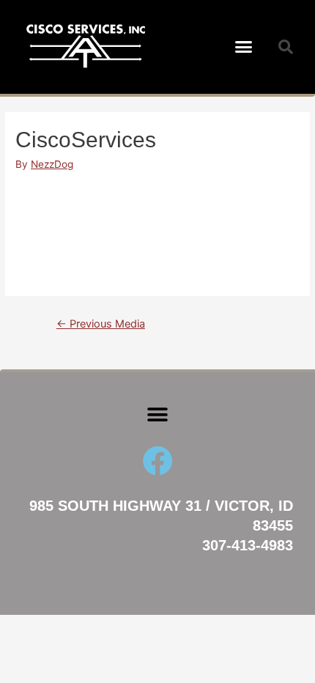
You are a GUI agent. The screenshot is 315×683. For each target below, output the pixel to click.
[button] (244, 47)
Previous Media (100, 324)
